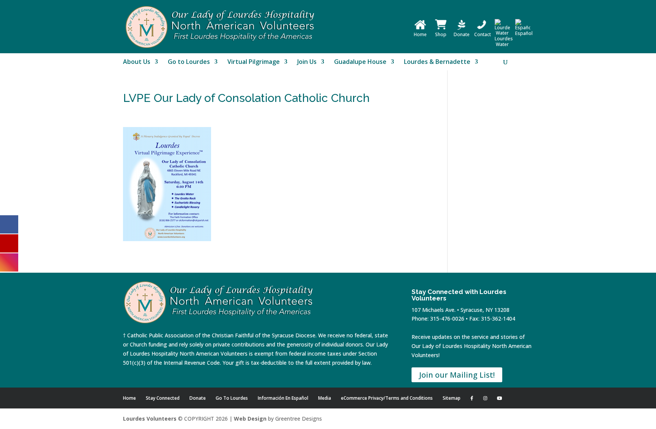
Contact (482, 34)
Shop (440, 34)
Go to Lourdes (189, 62)
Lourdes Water (504, 41)
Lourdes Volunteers (150, 418)
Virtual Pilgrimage (253, 62)
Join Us (307, 62)
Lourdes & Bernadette (437, 62)
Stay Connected (163, 398)
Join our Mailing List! (457, 375)
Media (324, 398)
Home (420, 34)
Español (524, 33)
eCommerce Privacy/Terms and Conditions (387, 398)
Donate (462, 34)
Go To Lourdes (232, 398)
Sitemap (451, 398)
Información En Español (283, 398)
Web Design (250, 418)
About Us (136, 62)
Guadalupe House (360, 62)
